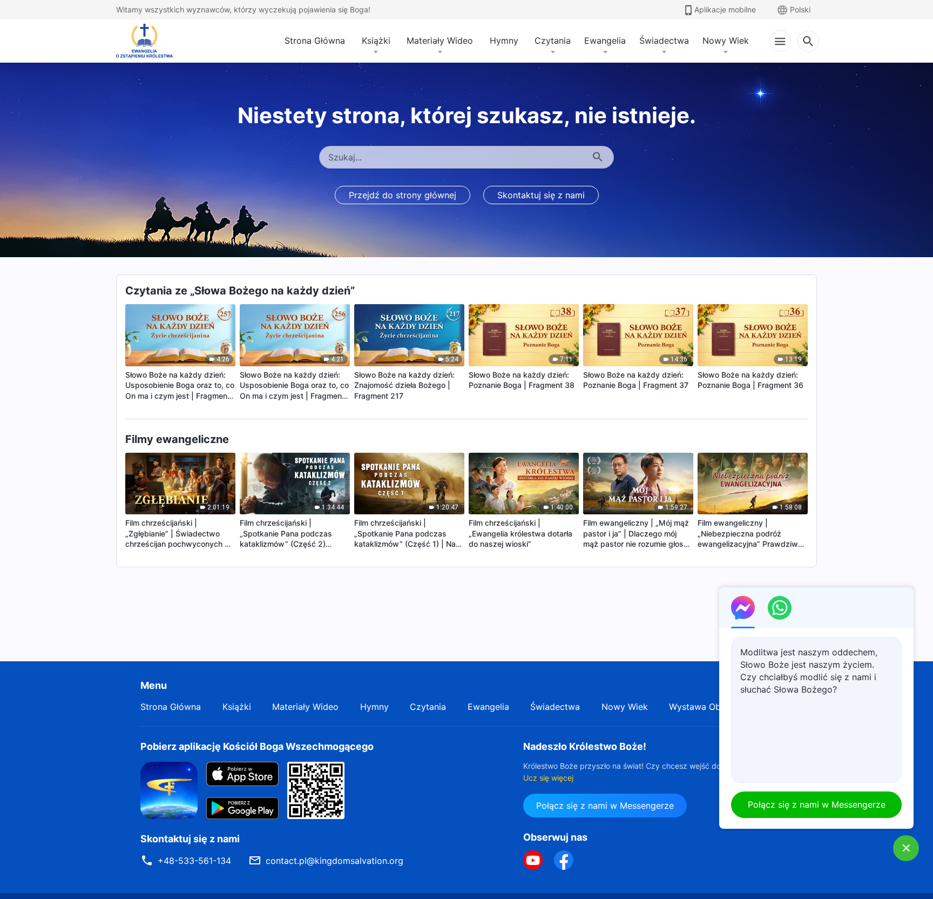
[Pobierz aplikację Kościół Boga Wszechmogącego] (169, 789)
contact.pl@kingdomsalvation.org (334, 860)
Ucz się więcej (548, 777)
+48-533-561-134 (194, 860)
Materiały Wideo (440, 40)
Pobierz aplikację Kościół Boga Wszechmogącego (257, 746)
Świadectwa (664, 40)
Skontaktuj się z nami (541, 195)
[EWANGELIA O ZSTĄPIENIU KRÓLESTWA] (147, 41)
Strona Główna (315, 40)
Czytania (553, 40)
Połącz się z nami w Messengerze (605, 805)
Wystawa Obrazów (707, 706)
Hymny (504, 40)
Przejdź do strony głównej (402, 195)
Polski (800, 9)
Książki (376, 40)
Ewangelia (605, 40)
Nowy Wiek (725, 40)
